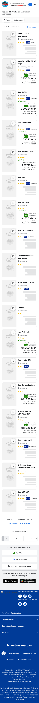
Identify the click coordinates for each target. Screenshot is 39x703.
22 (31, 539)
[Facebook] (20, 596)
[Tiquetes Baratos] (5, 4)
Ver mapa (32, 27)
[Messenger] (20, 604)
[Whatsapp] (25, 604)
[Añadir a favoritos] (13, 34)
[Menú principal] (32, 4)
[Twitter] (25, 596)
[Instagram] (30, 596)
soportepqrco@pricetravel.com (19, 681)
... (26, 539)
